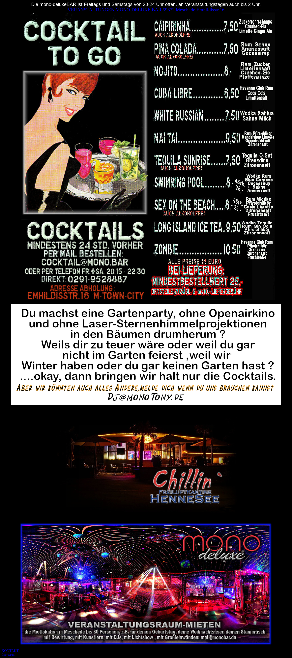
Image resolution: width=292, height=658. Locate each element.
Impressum (8, 654)
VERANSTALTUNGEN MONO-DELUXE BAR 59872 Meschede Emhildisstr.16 (146, 9)
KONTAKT (10, 651)
